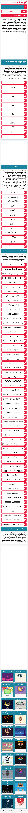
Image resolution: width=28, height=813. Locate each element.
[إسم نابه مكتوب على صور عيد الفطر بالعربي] (7, 708)
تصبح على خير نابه (20, 726)
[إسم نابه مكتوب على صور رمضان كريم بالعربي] (7, 736)
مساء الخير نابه (7, 671)
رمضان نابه (20, 684)
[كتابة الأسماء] (25, 7)
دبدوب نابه (20, 782)
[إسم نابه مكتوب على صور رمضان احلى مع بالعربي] (7, 792)
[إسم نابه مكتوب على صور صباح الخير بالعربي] (7, 763)
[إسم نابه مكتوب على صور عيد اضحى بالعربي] (20, 708)
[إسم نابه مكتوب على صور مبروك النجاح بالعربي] (20, 749)
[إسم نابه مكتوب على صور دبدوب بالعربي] (20, 791)
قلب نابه (20, 796)
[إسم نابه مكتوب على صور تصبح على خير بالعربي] (20, 736)
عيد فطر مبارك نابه (20, 767)
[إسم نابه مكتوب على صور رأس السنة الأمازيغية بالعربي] (7, 778)
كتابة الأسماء (17, 2)
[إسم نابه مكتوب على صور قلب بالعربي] (20, 806)
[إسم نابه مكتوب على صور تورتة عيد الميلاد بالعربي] (7, 695)
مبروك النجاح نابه (20, 739)
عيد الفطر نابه (7, 699)
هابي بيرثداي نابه (20, 754)
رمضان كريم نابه (7, 726)
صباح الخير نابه (8, 754)
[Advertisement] (14, 46)
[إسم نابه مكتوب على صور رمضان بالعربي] (20, 694)
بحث (24, 11)
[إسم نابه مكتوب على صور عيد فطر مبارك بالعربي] (20, 776)
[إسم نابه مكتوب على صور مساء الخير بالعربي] (7, 681)
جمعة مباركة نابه (20, 671)
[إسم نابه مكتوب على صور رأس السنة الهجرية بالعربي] (7, 807)
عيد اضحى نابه (20, 699)
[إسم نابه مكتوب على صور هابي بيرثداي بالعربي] (20, 763)
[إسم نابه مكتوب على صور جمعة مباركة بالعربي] (20, 681)
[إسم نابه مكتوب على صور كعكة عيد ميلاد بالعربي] (20, 723)
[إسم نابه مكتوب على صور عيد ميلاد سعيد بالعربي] (7, 750)
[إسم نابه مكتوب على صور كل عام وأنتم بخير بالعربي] (7, 723)
